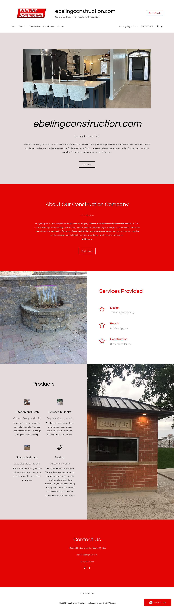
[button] (154, 13)
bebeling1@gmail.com (128, 26)
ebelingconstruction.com (85, 11)
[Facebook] (161, 26)
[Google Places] (157, 26)
